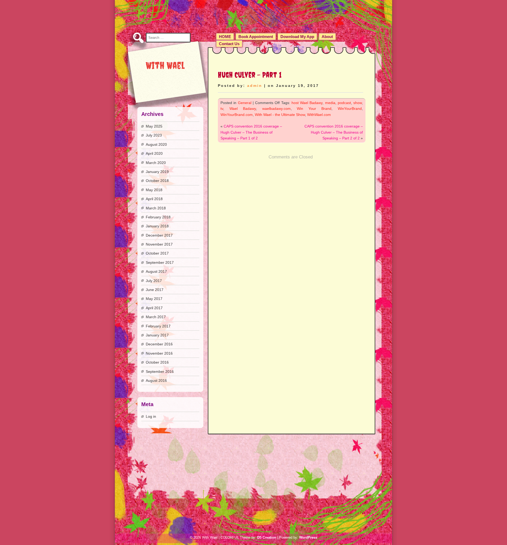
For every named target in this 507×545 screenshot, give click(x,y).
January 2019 (157, 172)
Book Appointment (255, 36)
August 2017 (156, 271)
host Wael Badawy (307, 103)
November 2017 (159, 244)
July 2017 (154, 281)
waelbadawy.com (276, 108)
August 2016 (156, 380)
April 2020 (154, 153)
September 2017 (160, 262)
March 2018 (156, 208)
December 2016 (159, 344)
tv (221, 108)
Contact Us (229, 43)
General (244, 103)
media (330, 103)
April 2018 (154, 199)
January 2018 (157, 226)
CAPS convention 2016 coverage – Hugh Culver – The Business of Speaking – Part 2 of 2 (333, 132)
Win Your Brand (314, 108)
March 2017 (156, 317)
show (357, 103)
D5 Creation (266, 537)
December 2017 (159, 235)
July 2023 (154, 135)
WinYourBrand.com (236, 114)
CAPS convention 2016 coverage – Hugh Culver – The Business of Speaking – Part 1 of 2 (251, 132)
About (327, 36)
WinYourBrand (350, 108)
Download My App (297, 36)
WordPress (308, 537)
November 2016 (159, 353)
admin (254, 85)
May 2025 (154, 126)
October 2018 (157, 180)
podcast (344, 103)
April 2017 (154, 308)
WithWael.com (319, 114)
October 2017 (157, 253)
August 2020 (156, 144)
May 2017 (154, 299)
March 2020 (156, 163)
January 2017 (157, 335)
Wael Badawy (242, 108)
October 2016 (157, 362)
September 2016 (160, 371)
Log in (151, 416)
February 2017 (158, 326)
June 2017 (154, 290)
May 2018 (154, 190)
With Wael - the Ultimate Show (280, 114)
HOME (225, 36)
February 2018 (158, 217)
